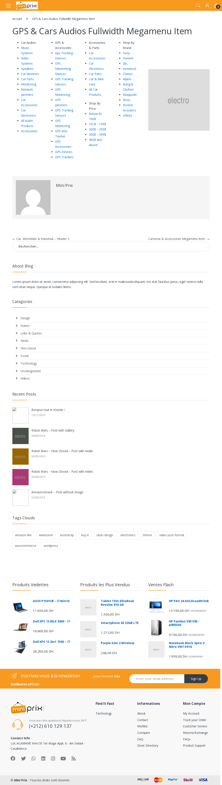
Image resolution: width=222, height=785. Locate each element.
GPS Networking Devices (63, 68)
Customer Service (195, 726)
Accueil (17, 19)
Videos (25, 378)
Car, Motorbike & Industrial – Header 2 (40, 239)
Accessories (29, 131)
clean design (104, 535)
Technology (29, 363)
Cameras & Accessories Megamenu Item (179, 239)
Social (25, 356)
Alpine (127, 79)
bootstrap (67, 535)
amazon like (23, 535)
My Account (191, 713)
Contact (142, 720)
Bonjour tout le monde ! (48, 410)
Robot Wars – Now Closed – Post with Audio (62, 451)
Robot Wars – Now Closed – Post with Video (62, 471)
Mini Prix (64, 185)
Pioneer (128, 58)
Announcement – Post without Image (57, 492)
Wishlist (142, 726)
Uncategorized (31, 371)
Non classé (28, 348)
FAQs (186, 739)
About (141, 713)
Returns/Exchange (195, 733)
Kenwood (129, 69)
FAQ (140, 739)
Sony (126, 53)
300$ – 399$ (97, 134)
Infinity (127, 115)
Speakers (27, 69)
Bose (126, 100)
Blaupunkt (130, 95)
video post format (171, 535)
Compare (143, 733)
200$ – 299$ (97, 129)
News (24, 341)
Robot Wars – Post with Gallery (52, 430)
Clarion (127, 74)
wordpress (51, 546)
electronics (128, 535)
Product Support (194, 745)
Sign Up (196, 679)
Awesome (46, 535)
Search (198, 5)
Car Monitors (30, 74)
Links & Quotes (31, 333)
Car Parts (27, 79)
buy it (85, 535)
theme (147, 535)
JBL (125, 63)
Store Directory (147, 745)
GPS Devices (63, 152)
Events (25, 326)
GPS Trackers (64, 157)
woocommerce (25, 546)
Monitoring (28, 84)
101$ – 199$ (97, 124)
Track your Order (194, 720)
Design (25, 318)
